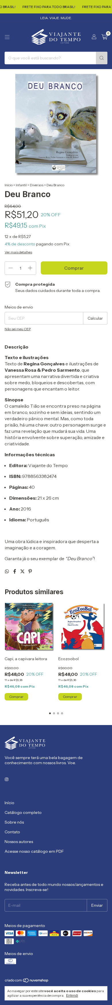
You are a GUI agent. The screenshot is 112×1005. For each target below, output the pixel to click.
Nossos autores (19, 841)
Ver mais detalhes (18, 252)
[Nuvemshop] (27, 982)
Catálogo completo (23, 812)
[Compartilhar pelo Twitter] (23, 571)
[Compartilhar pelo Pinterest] (30, 571)
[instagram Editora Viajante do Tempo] (7, 779)
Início (9, 185)
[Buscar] (101, 58)
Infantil (21, 185)
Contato (12, 831)
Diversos (36, 185)
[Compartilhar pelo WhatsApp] (7, 571)
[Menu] (7, 37)
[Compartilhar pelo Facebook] (15, 571)
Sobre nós (14, 822)
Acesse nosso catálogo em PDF (34, 851)
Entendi (72, 996)
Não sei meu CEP (18, 329)
